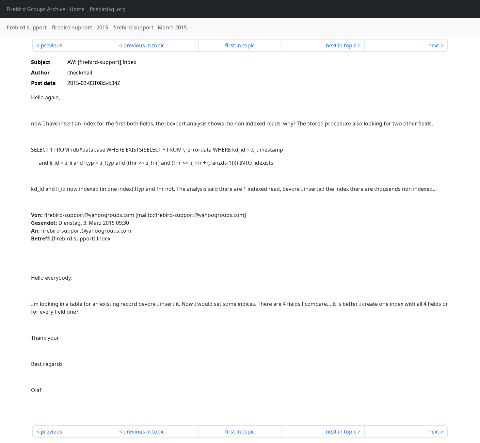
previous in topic (144, 45)
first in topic (240, 45)
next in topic (341, 45)
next (433, 45)
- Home (46, 9)
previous (51, 45)
